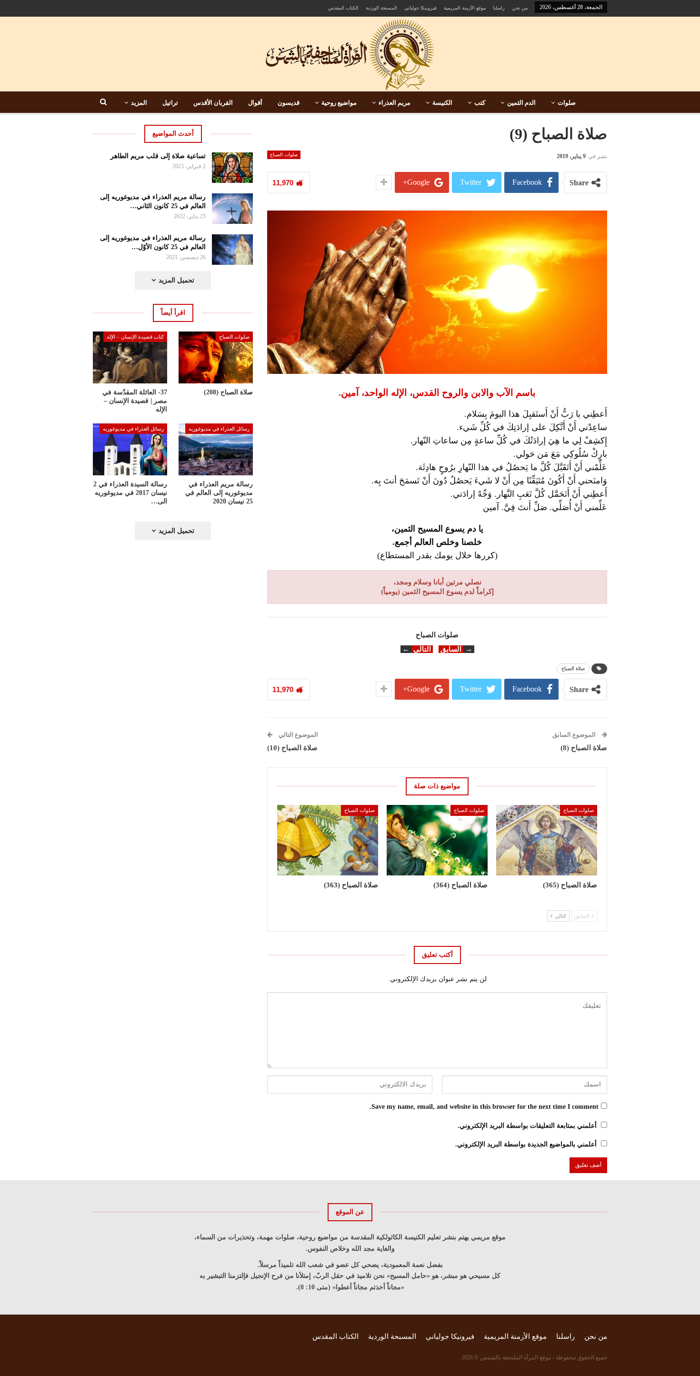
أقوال (255, 102)
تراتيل (170, 102)
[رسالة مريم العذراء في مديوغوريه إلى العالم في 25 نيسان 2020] (216, 449)
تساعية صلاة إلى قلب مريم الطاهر (158, 156)
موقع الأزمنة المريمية (465, 7)
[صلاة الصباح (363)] (327, 840)
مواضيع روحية (339, 102)
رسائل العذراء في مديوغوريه (219, 429)
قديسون (289, 102)
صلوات (567, 102)
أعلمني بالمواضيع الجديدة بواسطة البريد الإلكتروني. (526, 1144)
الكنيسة (442, 102)
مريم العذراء (394, 102)
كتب (479, 102)
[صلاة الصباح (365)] (546, 840)
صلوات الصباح (284, 154)
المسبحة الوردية (381, 7)
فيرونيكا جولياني (420, 7)
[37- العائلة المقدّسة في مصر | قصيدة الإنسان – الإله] (130, 357)
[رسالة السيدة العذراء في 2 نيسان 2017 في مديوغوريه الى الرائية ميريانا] (130, 449)
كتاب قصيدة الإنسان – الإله (135, 337)
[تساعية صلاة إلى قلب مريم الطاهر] (232, 167)
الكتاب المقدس (343, 7)
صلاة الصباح (573, 668)
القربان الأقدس (213, 102)
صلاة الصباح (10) (292, 748)
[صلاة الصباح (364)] (437, 840)
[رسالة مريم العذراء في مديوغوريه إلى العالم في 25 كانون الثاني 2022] (232, 208)
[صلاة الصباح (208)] (216, 357)
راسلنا (499, 7)
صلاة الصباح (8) (583, 748)
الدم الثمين (521, 102)
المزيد (139, 102)
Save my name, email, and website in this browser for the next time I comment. (484, 1106)
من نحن (520, 7)
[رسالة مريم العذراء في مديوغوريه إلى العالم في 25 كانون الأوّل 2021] (232, 249)
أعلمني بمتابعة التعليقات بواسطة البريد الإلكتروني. (527, 1125)
